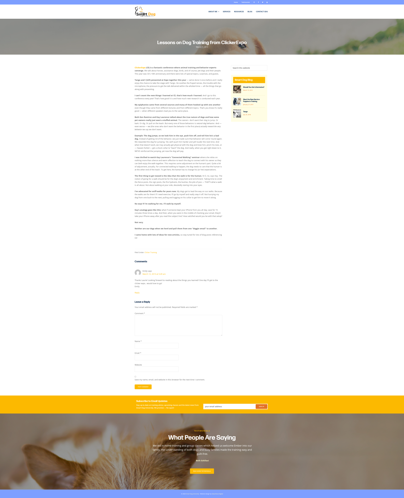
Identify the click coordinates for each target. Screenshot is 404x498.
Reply (137, 292)
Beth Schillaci (202, 460)
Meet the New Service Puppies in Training (251, 100)
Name (138, 341)
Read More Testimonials (202, 471)
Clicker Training (151, 252)
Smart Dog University (192, 494)
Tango (245, 112)
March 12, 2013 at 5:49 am (154, 274)
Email (138, 353)
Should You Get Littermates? (253, 87)
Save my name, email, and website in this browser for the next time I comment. (170, 379)
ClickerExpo (140, 67)
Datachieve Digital (217, 494)
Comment (140, 313)
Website (138, 365)
